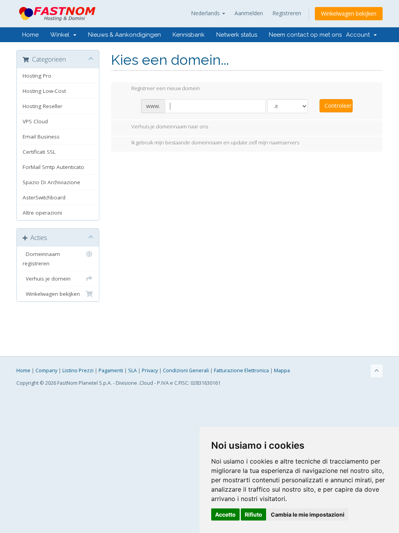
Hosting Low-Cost (44, 90)
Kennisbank (189, 34)
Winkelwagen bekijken (348, 13)
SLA (132, 370)
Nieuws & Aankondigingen (124, 34)
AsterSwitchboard (44, 197)
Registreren (286, 13)
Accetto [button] (225, 514)
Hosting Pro (37, 75)
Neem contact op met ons (305, 34)
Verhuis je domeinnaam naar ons (169, 126)
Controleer (338, 105)
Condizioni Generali (186, 370)
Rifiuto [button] (253, 514)
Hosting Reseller (42, 106)
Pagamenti (111, 370)
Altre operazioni (42, 212)
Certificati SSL (39, 151)
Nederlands (206, 13)
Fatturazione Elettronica (241, 370)
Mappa (282, 370)
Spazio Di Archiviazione (51, 182)
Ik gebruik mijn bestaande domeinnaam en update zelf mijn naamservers (215, 142)
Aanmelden (249, 13)
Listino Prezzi (78, 370)
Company (46, 370)
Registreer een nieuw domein (165, 88)
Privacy (150, 370)
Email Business (41, 136)
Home (30, 34)
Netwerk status (236, 34)
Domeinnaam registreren (41, 259)
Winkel (61, 34)
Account (359, 34)
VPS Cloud (35, 121)
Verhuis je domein (47, 278)
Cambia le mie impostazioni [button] (307, 514)
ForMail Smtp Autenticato (53, 167)
